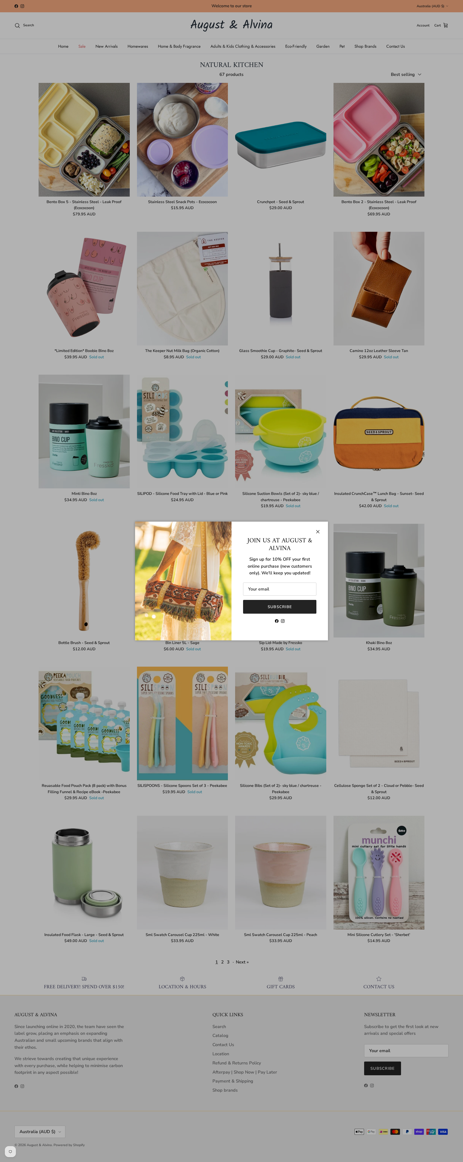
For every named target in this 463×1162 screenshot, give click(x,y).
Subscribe (280, 607)
